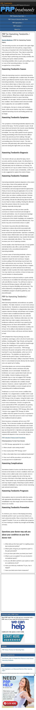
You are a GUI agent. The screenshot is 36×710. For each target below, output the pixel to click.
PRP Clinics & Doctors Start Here (18, 19)
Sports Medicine (7, 40)
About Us (17, 29)
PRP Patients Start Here (17, 16)
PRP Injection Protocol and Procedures (13, 437)
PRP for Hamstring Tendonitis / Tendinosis (16, 35)
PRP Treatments (6, 3)
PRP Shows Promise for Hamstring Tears (13, 649)
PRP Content (17, 26)
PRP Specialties (17, 23)
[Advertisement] (18, 593)
